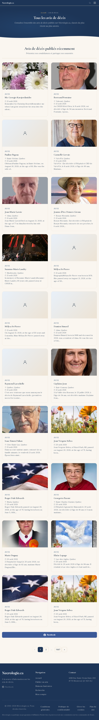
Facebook (51, 635)
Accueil (43, 13)
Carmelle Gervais (62, 154)
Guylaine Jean (60, 383)
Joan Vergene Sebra (63, 440)
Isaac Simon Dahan (13, 440)
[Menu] (95, 3)
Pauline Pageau (11, 154)
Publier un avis (41, 682)
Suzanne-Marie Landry (15, 269)
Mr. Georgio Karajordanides (18, 97)
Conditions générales (45, 708)
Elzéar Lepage (60, 555)
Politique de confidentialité (63, 708)
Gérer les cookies (81, 708)
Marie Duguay (11, 555)
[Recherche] (90, 3)
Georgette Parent (62, 498)
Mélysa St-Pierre (61, 269)
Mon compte (40, 694)
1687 (58, 649)
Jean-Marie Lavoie (13, 211)
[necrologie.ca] (8, 3)
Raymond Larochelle (14, 383)
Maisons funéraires (43, 686)
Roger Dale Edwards (14, 498)
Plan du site (93, 708)
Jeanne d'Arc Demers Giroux (67, 211)
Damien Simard (61, 326)
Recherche (40, 690)
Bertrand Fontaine (62, 97)
